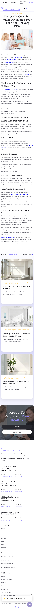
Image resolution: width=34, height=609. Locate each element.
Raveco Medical (11, 59)
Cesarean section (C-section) (19, 194)
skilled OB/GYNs (8, 62)
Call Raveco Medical (7, 237)
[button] (5, 2)
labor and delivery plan (9, 90)
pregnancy (18, 57)
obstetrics (25, 74)
